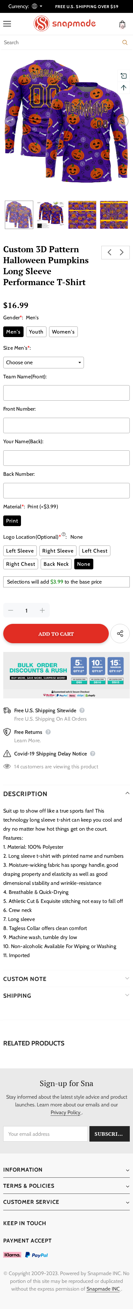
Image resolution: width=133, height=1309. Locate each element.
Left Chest (94, 551)
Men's (13, 332)
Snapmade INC (103, 1289)
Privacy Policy (65, 1112)
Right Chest (20, 564)
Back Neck (56, 564)
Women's (63, 332)
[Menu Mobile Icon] (7, 24)
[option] (66, 121)
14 (16, 767)
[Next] (122, 121)
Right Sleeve (58, 551)
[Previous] (10, 121)
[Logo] (68, 23)
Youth (36, 332)
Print (12, 521)
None (83, 564)
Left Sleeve (20, 551)
